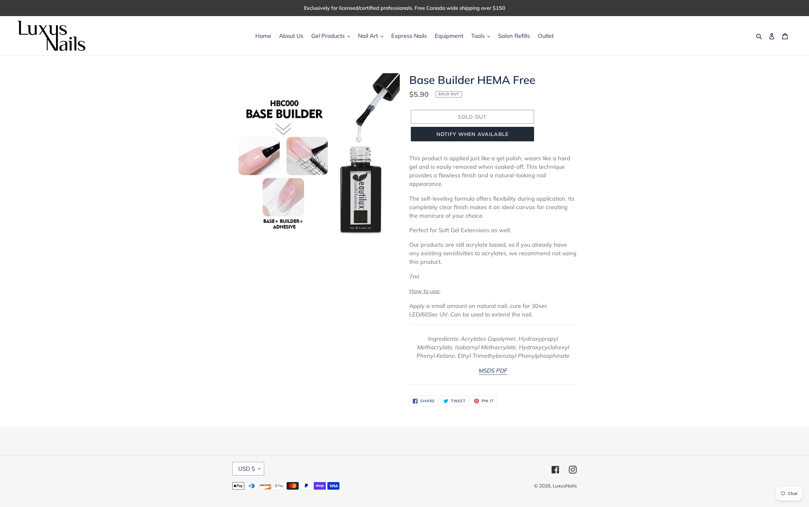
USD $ (246, 468)
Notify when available (472, 134)
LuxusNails (565, 486)
